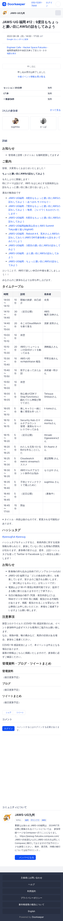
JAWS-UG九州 (17, 13)
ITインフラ (35, 820)
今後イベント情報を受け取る (31, 76)
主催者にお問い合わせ (31, 877)
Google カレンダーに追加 (17, 39)
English (31, 911)
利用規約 (31, 891)
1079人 (18, 820)
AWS (44, 820)
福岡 (26, 820)
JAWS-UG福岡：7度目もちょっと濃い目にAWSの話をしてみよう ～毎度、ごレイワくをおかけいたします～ (34, 210)
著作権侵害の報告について (31, 904)
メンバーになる (26, 857)
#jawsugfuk (8, 536)
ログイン (8, 728)
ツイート (20, 712)
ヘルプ (31, 884)
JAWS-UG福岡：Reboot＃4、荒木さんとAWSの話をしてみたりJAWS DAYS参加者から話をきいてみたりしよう (34, 237)
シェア (8, 712)
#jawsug (20, 536)
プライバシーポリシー (31, 897)
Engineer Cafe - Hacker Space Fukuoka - (28, 47)
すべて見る (55, 110)
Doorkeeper (38, 917)
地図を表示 (11, 53)
